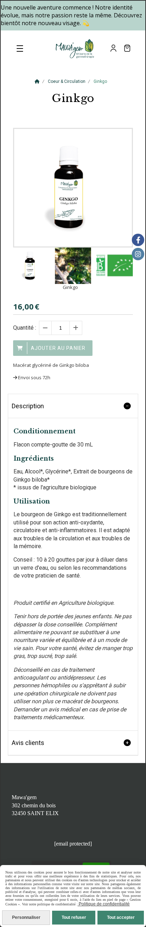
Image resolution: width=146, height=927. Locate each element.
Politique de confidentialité (104, 904)
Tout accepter (121, 917)
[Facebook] (138, 240)
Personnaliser (26, 917)
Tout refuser (74, 917)
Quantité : (24, 327)
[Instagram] (138, 254)
